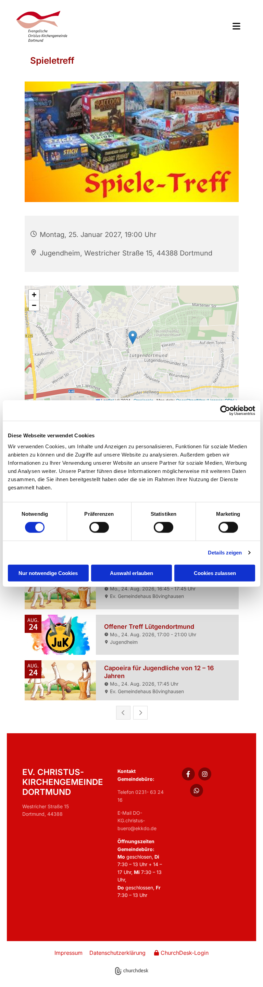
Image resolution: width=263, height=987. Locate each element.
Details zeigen (225, 552)
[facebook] (188, 774)
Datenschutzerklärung (117, 952)
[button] (178, 27)
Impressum (68, 952)
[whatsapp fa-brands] (196, 790)
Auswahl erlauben (131, 573)
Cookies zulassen (215, 573)
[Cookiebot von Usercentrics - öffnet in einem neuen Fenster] (225, 410)
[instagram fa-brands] (205, 774)
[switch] (99, 527)
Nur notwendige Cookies (48, 573)
